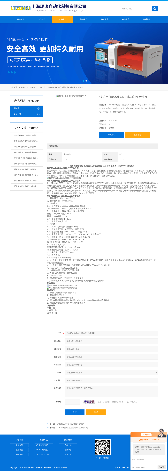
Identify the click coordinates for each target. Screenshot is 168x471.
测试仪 (42, 87)
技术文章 (104, 19)
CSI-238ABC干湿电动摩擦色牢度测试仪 (44, 454)
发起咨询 (162, 467)
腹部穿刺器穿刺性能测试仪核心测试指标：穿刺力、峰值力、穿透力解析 (28, 164)
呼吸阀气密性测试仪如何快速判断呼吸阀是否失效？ (28, 147)
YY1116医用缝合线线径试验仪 (44, 445)
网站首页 (20, 19)
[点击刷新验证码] (89, 402)
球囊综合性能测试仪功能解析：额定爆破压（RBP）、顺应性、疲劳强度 (28, 169)
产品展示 (31, 87)
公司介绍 (19, 445)
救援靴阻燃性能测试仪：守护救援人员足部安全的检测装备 (28, 181)
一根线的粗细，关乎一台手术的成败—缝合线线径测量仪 (28, 135)
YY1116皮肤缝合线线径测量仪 (44, 450)
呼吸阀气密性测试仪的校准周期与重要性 (28, 186)
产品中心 (62, 19)
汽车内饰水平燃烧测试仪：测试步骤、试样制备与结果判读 (28, 175)
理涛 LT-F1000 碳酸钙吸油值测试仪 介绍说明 (28, 158)
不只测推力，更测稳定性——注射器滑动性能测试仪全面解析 (28, 152)
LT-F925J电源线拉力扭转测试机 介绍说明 (72, 428)
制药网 (65, 468)
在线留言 (126, 19)
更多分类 (17, 114)
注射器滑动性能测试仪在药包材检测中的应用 (28, 141)
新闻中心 (83, 19)
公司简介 (41, 19)
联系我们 (147, 19)
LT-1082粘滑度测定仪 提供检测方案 (70, 424)
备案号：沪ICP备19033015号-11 (127, 468)
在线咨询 (137, 135)
